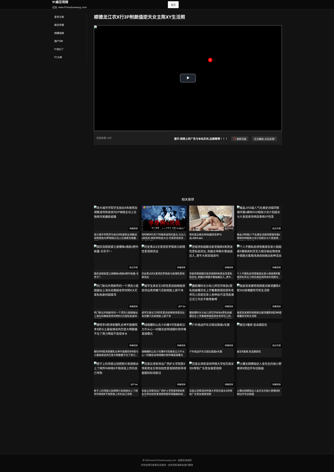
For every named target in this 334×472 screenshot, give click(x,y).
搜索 (173, 4)
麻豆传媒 (59, 25)
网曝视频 (59, 33)
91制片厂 (59, 49)
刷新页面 (241, 139)
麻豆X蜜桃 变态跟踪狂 (249, 351)
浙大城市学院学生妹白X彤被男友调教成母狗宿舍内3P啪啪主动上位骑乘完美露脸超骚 (116, 238)
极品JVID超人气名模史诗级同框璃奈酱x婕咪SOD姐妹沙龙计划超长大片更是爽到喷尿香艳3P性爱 (259, 238)
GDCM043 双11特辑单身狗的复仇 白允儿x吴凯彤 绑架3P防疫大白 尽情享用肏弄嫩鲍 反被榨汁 (164, 238)
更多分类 (59, 16)
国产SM (58, 41)
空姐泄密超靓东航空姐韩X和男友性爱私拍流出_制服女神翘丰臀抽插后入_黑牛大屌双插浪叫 (211, 277)
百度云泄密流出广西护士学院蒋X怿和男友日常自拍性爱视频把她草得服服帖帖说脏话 (163, 394)
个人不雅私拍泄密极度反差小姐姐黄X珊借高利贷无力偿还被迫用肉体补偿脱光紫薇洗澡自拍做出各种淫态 (259, 277)
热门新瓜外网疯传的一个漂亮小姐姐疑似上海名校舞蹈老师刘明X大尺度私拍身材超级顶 (116, 316)
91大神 (58, 57)
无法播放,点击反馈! (264, 139)
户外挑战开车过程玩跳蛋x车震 (205, 351)
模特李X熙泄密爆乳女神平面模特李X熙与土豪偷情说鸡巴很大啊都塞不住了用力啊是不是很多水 (116, 355)
